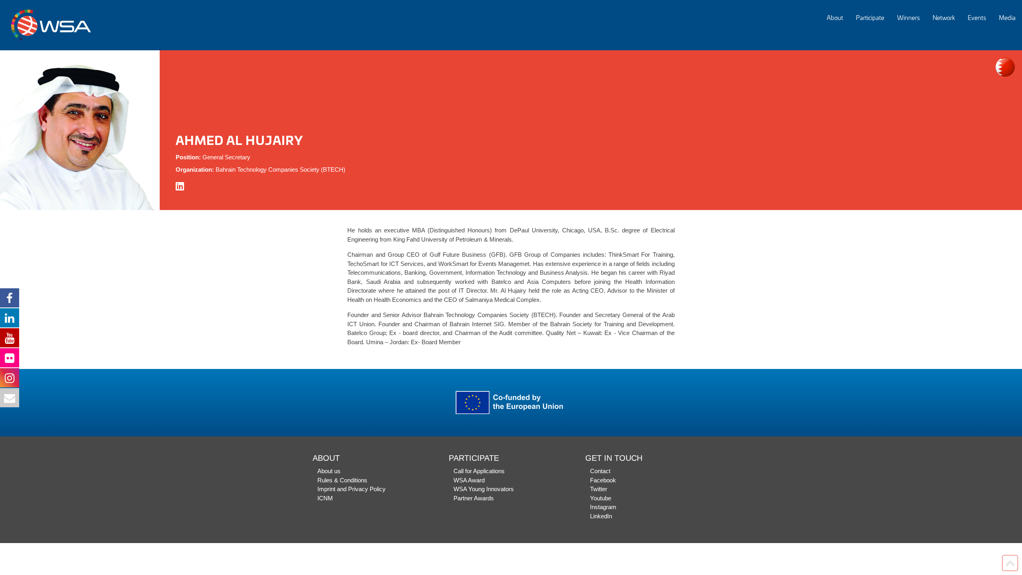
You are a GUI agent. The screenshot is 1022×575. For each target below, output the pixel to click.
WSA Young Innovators (484, 489)
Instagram (603, 507)
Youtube (600, 498)
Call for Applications (479, 471)
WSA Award (469, 480)
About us (329, 471)
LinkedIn (601, 516)
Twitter (598, 489)
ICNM (325, 498)
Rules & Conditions (342, 480)
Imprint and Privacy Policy (351, 489)
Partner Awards (474, 498)
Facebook (603, 480)
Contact (600, 471)
